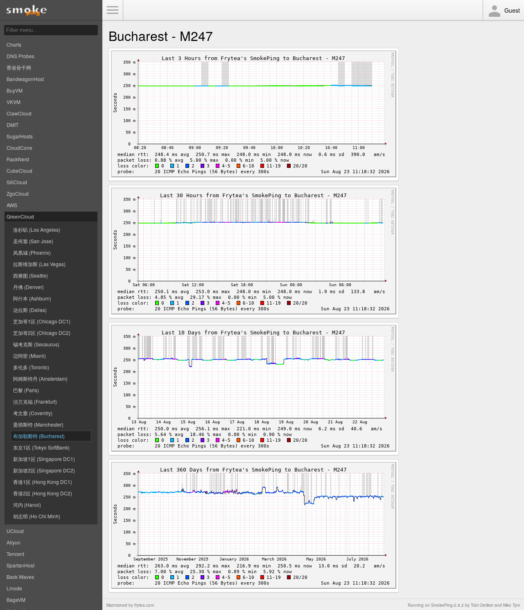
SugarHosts (20, 136)
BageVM (16, 599)
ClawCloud (19, 113)
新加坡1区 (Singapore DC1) (44, 458)
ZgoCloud (18, 193)
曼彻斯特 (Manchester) (38, 424)
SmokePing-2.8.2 (447, 605)
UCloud (15, 530)
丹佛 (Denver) (28, 286)
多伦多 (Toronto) (31, 367)
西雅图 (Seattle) (30, 275)
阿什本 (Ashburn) (32, 298)
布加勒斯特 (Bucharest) (39, 435)
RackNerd (18, 159)
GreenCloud (20, 216)
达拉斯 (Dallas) (30, 309)
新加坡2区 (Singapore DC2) (44, 470)
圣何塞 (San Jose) (33, 240)
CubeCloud (19, 170)
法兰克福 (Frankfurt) (35, 401)
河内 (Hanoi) (27, 504)
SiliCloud (17, 181)
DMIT (12, 124)
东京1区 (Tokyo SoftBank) (41, 447)
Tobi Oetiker (482, 605)
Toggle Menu (112, 10)
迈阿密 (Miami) (29, 355)
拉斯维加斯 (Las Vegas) (39, 263)
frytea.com (144, 605)
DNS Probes (20, 55)
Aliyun (13, 542)
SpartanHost (20, 565)
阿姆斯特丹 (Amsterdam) (40, 378)
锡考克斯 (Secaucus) (36, 344)
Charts (14, 44)
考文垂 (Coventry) (32, 412)
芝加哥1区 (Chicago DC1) (41, 321)
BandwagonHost (25, 78)
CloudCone (19, 147)
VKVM (13, 101)
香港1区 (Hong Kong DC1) (42, 481)
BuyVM (15, 90)
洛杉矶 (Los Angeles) (36, 229)
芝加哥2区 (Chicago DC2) (41, 332)
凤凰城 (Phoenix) (32, 252)
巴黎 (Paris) (26, 389)
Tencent (15, 553)
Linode (14, 588)
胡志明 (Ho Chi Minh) (36, 516)
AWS (12, 204)
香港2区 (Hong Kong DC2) (42, 493)
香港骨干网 (19, 67)
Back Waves (20, 576)
